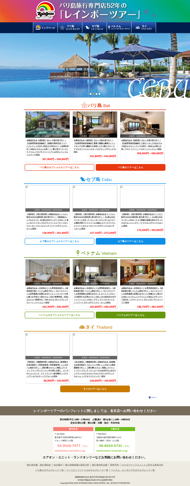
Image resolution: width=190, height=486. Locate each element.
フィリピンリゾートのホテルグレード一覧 (87, 470)
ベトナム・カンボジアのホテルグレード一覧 (133, 470)
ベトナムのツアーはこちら (131, 315)
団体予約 (114, 465)
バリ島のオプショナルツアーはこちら (59, 167)
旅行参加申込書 (99, 465)
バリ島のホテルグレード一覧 (49, 470)
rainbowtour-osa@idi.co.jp (112, 450)
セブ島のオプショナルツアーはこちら (59, 241)
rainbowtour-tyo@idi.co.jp (70, 450)
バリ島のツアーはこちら (130, 167)
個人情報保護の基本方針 (77, 465)
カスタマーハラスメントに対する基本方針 (142, 465)
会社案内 (58, 465)
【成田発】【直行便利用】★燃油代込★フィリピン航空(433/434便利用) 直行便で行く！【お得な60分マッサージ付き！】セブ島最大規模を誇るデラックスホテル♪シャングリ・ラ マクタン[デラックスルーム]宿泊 (142, 220)
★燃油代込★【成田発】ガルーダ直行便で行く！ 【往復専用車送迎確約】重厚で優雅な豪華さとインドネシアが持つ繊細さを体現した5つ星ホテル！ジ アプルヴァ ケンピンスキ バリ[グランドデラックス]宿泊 (95, 146)
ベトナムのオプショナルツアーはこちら (59, 315)
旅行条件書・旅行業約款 (39, 465)
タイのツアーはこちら (95, 389)
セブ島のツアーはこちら (130, 241)
